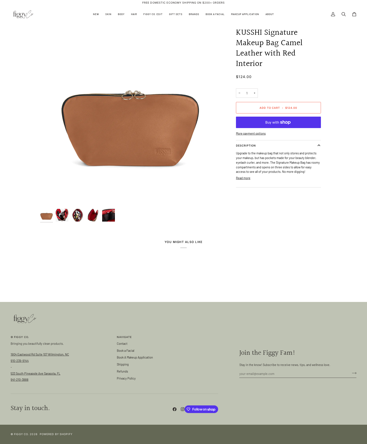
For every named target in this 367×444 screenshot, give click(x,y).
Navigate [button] (124, 337)
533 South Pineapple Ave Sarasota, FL (35, 373)
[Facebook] (174, 409)
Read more (243, 178)
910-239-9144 (20, 361)
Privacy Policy (126, 378)
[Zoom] (129, 117)
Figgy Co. (21, 434)
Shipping (123, 364)
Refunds (122, 371)
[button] (108, 14)
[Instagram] (183, 409)
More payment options (251, 133)
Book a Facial (125, 350)
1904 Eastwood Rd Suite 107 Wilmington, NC (40, 354)
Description (246, 145)
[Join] (352, 373)
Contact (122, 343)
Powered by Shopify (56, 434)
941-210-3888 (19, 379)
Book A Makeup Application (135, 357)
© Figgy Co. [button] (20, 337)
